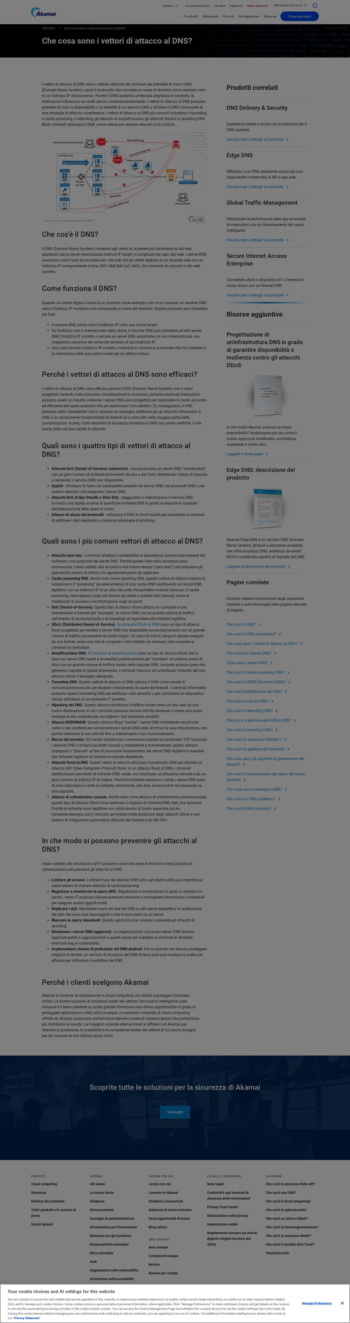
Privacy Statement (26, 1318)
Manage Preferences (317, 1303)
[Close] (342, 1303)
